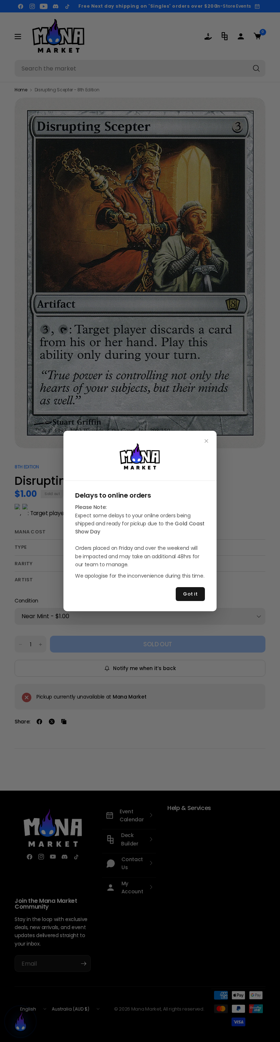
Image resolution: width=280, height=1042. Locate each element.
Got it (190, 593)
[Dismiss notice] (206, 441)
